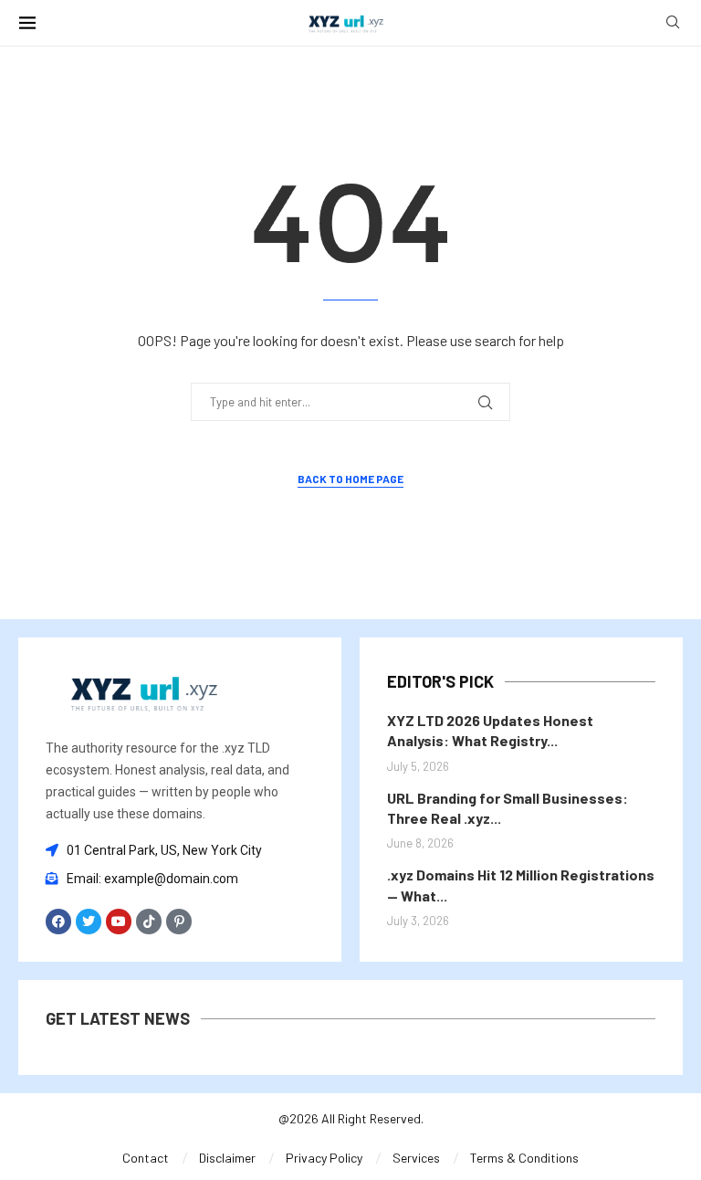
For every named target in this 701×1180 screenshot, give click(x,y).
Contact (145, 1157)
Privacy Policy (324, 1157)
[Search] (673, 23)
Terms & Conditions (524, 1157)
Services (416, 1157)
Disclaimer (227, 1157)
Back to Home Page (350, 478)
